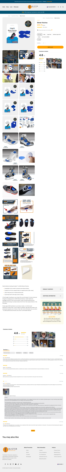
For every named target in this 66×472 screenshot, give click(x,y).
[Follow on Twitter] (8, 462)
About (27, 450)
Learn (11, 6)
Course (40, 448)
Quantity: (38, 43)
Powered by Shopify (17, 466)
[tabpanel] (33, 392)
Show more (33, 428)
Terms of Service (57, 454)
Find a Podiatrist (42, 450)
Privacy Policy (57, 448)
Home (3, 6)
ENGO (38, 20)
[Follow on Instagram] (10, 462)
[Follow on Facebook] (5, 462)
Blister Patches (22, 15)
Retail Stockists (42, 456)
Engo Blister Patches (15, 15)
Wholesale (16, 6)
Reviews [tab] (6, 351)
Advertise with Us (43, 454)
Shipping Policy (57, 452)
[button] (42, 62)
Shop (7, 6)
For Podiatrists (42, 452)
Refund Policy (57, 450)
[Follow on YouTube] (15, 462)
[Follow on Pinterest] (13, 462)
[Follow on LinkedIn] (21, 462)
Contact (28, 452)
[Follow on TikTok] (18, 462)
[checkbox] (31, 354)
